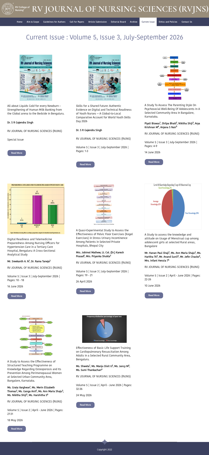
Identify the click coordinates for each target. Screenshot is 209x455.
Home (19, 21)
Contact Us (187, 21)
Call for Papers (77, 21)
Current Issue (148, 21)
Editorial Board (118, 21)
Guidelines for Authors (54, 21)
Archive (133, 21)
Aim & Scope (33, 21)
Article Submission (97, 21)
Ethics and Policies (168, 21)
